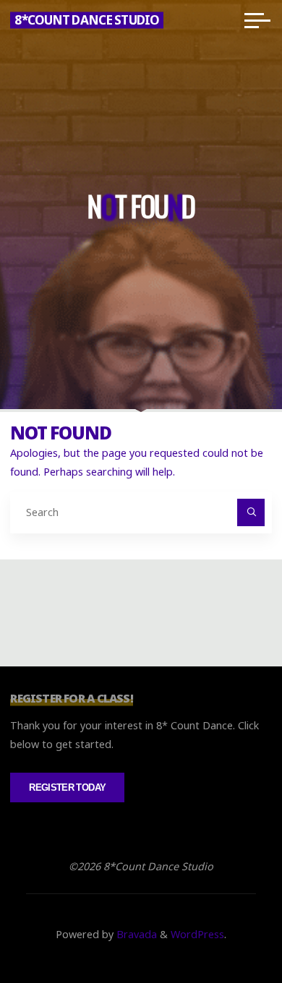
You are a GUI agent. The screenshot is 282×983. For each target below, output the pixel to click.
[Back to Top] (225, 926)
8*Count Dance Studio (86, 20)
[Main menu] (257, 20)
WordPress (197, 934)
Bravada (135, 934)
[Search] (250, 512)
